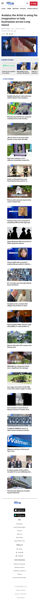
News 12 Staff (5, 28)
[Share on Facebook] (7, 34)
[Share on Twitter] (9, 34)
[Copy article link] (12, 34)
